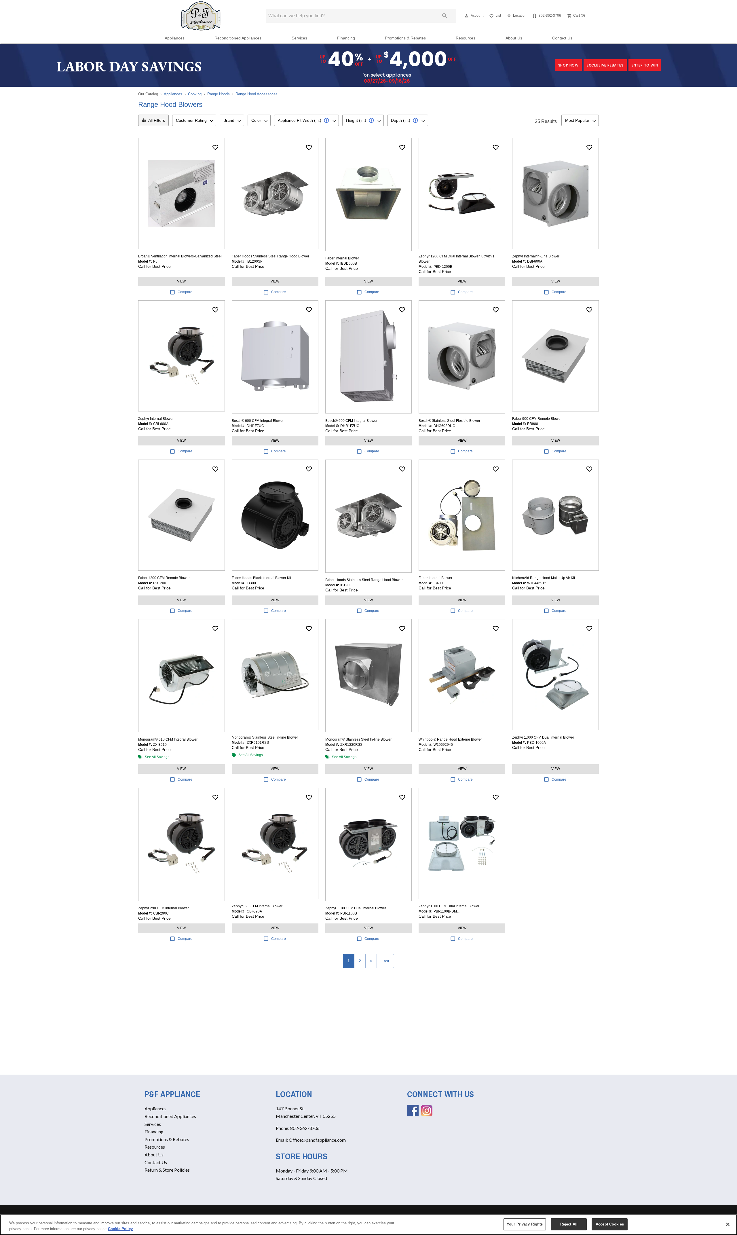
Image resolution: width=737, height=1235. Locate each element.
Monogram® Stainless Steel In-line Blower (265, 737)
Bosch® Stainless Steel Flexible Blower (449, 421)
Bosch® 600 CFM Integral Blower (258, 421)
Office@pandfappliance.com (317, 1140)
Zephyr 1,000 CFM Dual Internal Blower (543, 737)
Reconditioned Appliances (237, 38)
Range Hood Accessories (256, 94)
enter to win (645, 65)
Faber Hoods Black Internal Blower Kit (261, 578)
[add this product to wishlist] (215, 147)
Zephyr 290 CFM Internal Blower (163, 908)
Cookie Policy (120, 1229)
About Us (514, 38)
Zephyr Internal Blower (156, 419)
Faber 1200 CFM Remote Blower (164, 578)
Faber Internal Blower (342, 258)
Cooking (195, 94)
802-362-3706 (305, 1128)
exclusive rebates (605, 65)
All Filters (156, 120)
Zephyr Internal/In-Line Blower (535, 256)
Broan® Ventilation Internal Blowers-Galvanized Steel (180, 256)
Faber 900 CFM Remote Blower (537, 419)
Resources (465, 38)
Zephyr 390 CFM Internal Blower (257, 906)
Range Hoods (218, 94)
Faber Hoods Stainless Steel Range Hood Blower (270, 256)
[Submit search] (445, 16)
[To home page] (201, 16)
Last (385, 961)
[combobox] (194, 120)
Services (299, 38)
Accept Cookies (610, 1224)
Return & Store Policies (167, 1170)
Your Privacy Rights (525, 1224)
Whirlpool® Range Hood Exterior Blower (450, 739)
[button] (466, 15)
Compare (185, 292)
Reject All (569, 1224)
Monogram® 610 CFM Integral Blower (167, 739)
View (181, 281)
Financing (346, 38)
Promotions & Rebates (405, 38)
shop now (568, 65)
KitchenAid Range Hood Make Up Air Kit (543, 578)
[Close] (727, 1224)
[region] (368, 1225)
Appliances (175, 38)
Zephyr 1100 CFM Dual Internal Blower (355, 908)
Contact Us (562, 38)
